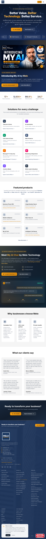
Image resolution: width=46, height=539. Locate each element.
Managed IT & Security (5, 479)
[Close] (26, 525)
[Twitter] (5, 467)
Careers (2, 512)
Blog (2, 514)
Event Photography (34, 498)
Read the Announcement (9, 85)
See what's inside (24, 274)
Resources (3, 520)
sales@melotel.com (6, 450)
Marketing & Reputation (5, 481)
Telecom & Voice (4, 472)
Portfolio (3, 516)
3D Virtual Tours (34, 494)
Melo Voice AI (15, 192)
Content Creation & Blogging (36, 501)
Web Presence (4, 477)
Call (40, 1)
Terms (32, 535)
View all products (22, 240)
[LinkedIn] (2, 467)
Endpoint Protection (34, 491)
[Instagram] (10, 467)
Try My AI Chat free (9, 274)
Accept (8, 535)
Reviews (3, 518)
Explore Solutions (28, 413)
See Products (28, 29)
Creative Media (4, 483)
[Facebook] (8, 467)
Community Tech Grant (5, 523)
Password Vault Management (36, 489)
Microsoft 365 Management (36, 487)
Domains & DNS (34, 479)
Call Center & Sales (5, 476)
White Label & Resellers (5, 485)
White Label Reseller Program (36, 484)
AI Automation (4, 474)
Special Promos (34, 505)
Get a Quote (17, 29)
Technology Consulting (35, 482)
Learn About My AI (25, 85)
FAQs (2, 521)
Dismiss (13, 535)
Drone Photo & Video (35, 496)
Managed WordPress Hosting (36, 475)
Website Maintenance (35, 477)
